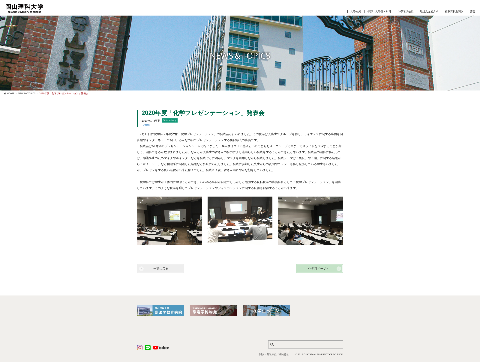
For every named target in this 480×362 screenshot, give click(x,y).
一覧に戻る (160, 268)
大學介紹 (355, 11)
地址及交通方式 (429, 11)
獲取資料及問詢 (454, 11)
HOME (10, 93)
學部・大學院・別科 (379, 11)
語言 (472, 11)
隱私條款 (272, 354)
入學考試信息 (405, 11)
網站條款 (284, 354)
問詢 (261, 354)
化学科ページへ (318, 268)
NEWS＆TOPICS (26, 93)
